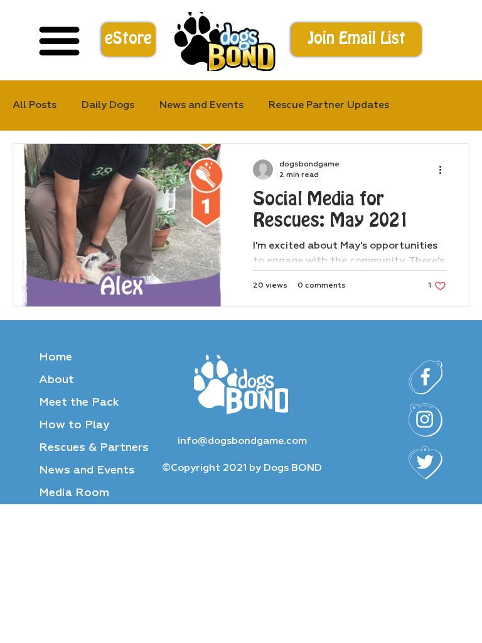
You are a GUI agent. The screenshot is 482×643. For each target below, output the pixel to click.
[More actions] (444, 169)
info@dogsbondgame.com (242, 441)
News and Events (87, 470)
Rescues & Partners (94, 447)
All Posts (34, 105)
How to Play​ (74, 425)
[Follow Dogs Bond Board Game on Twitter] (425, 463)
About (56, 380)
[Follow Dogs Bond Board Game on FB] (425, 377)
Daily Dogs (108, 105)
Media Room (74, 493)
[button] (356, 40)
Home (55, 357)
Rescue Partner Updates (329, 105)
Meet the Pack (79, 402)
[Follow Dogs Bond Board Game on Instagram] (425, 420)
